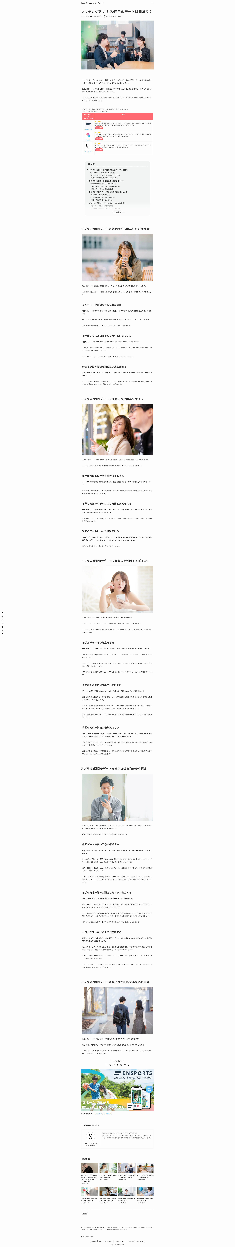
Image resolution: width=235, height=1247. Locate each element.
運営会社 (94, 1241)
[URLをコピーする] (128, 1064)
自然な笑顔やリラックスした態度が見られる (105, 186)
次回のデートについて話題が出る (102, 189)
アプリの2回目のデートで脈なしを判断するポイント (108, 192)
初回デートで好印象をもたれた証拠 (103, 172)
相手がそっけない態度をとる (100, 195)
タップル (88, 140)
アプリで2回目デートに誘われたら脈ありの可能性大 (108, 170)
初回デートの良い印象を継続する (102, 206)
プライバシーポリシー (120, 1241)
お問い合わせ (139, 1241)
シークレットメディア (92, 3)
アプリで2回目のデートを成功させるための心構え (107, 203)
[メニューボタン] (152, 2)
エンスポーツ (88, 129)
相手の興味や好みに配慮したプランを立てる (105, 208)
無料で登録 (99, 127)
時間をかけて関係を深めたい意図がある (104, 178)
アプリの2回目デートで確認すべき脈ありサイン (106, 181)
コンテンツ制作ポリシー (105, 1241)
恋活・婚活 (89, 16)
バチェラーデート (88, 152)
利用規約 (131, 1241)
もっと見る (117, 212)
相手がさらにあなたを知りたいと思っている (105, 175)
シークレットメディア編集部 (90, 1144)
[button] (106, 1064)
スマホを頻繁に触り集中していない (103, 197)
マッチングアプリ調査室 (103, 1113)
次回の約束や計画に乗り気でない (102, 200)
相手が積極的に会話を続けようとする (103, 184)
